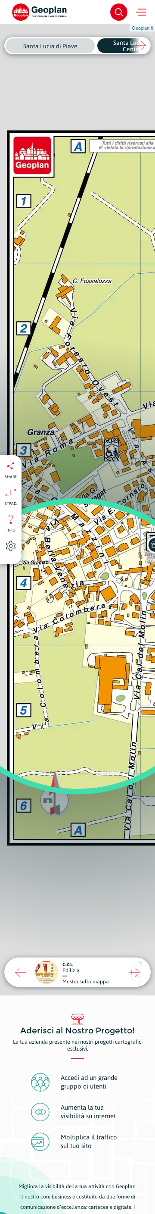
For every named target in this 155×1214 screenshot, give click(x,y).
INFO (11, 530)
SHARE (11, 477)
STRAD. (11, 503)
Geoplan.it (142, 27)
